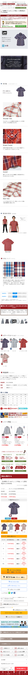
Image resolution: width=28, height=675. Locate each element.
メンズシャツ (21, 600)
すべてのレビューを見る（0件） (14, 612)
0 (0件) (25, 485)
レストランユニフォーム (8, 600)
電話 (19, 673)
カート (14, 672)
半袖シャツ (16, 600)
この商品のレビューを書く (21, 609)
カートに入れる (14, 571)
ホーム (25, 673)
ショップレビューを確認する (14, 617)
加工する (15, 577)
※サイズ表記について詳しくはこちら (9, 405)
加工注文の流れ (14, 582)
